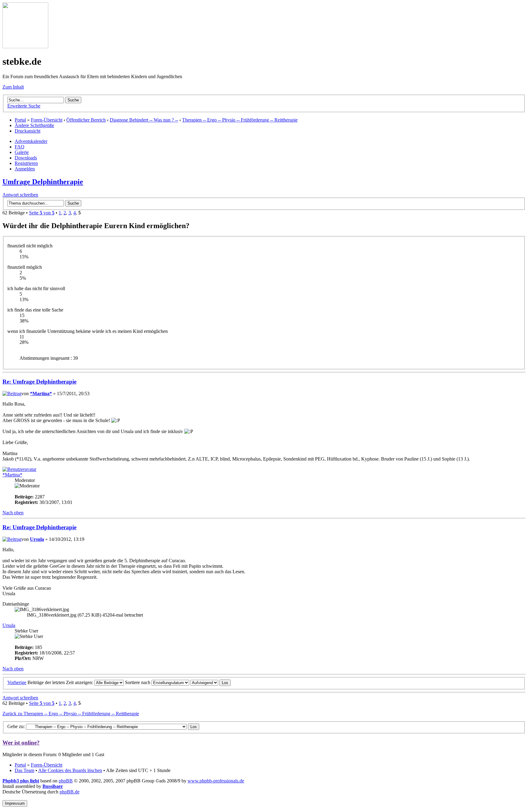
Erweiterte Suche (23, 105)
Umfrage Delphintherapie (42, 182)
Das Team (24, 770)
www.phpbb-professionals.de (216, 780)
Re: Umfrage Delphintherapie (39, 381)
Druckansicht (27, 130)
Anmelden (25, 168)
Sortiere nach (138, 682)
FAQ (19, 146)
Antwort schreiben (20, 194)
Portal (20, 119)
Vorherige (16, 682)
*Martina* (41, 393)
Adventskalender (31, 141)
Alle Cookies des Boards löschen (70, 770)
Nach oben (13, 512)
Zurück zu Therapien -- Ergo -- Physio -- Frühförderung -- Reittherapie (70, 713)
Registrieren (26, 163)
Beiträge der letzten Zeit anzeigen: (61, 682)
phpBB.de (69, 791)
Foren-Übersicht (46, 119)
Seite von (41, 212)
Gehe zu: (16, 726)
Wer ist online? (21, 742)
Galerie (22, 152)
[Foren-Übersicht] (25, 46)
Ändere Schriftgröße (34, 125)
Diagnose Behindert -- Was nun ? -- (144, 119)
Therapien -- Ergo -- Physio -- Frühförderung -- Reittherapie (240, 119)
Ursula (37, 539)
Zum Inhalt (13, 86)
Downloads (26, 157)
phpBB (66, 780)
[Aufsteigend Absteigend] (210, 682)
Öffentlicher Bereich (86, 119)
